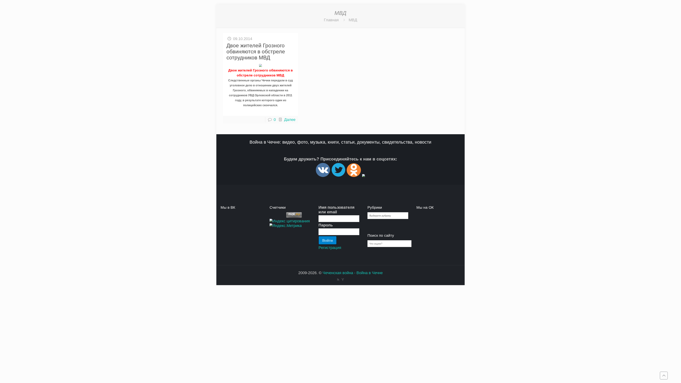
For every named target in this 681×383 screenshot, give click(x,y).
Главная (331, 20)
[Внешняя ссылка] (323, 175)
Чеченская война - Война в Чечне (353, 273)
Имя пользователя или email (337, 209)
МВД (353, 20)
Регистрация (330, 247)
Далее (289, 119)
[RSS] (338, 279)
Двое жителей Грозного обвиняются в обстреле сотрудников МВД (255, 51)
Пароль (326, 225)
